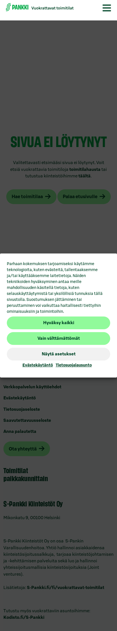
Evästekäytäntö (37, 365)
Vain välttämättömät (58, 338)
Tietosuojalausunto (74, 365)
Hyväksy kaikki (58, 322)
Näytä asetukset (59, 354)
